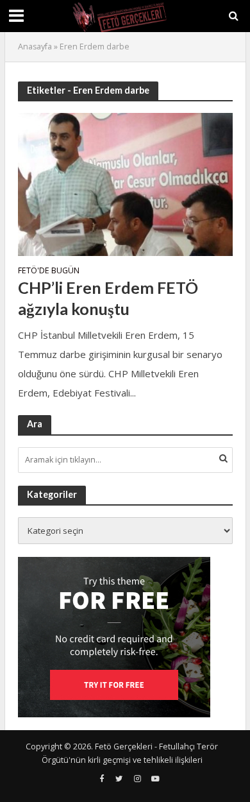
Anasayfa (35, 46)
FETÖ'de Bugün (48, 271)
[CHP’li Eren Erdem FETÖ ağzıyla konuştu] (125, 182)
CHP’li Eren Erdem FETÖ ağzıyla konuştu (108, 298)
